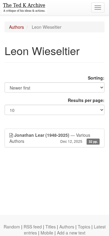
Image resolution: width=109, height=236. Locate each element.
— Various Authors (53, 138)
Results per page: (86, 100)
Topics (84, 227)
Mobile (47, 233)
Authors (16, 27)
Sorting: (96, 78)
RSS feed (33, 227)
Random (12, 227)
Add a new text (71, 233)
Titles (50, 227)
